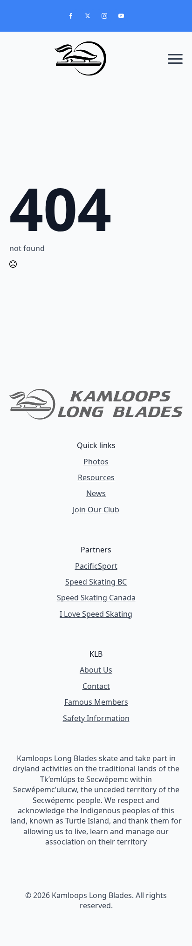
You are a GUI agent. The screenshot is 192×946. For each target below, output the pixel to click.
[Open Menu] (175, 58)
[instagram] (104, 15)
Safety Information (96, 718)
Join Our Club (96, 509)
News (96, 493)
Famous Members (96, 702)
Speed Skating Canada (96, 597)
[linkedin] (111, 928)
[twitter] (87, 15)
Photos (96, 461)
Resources (96, 477)
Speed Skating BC (96, 582)
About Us (96, 670)
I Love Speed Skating (96, 614)
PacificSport (96, 566)
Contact (96, 686)
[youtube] (121, 15)
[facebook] (70, 15)
